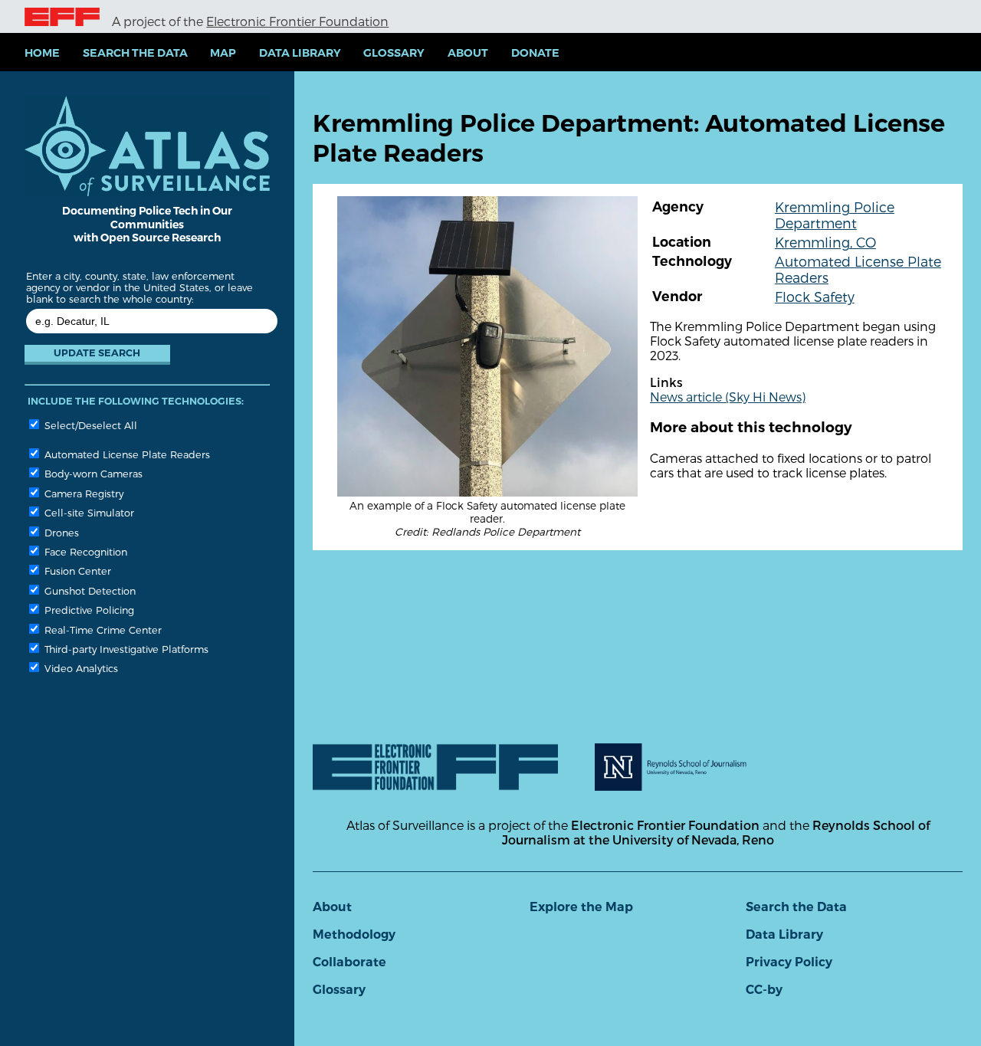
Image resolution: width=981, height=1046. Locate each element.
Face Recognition (84, 551)
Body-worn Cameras (92, 473)
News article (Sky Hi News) (727, 396)
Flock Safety (815, 296)
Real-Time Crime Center (101, 629)
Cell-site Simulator (87, 512)
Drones (60, 532)
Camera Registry (82, 493)
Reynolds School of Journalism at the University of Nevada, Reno (716, 832)
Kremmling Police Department (834, 214)
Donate (535, 53)
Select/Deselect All (89, 425)
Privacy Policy (789, 962)
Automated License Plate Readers (125, 454)
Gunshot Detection (88, 590)
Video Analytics (79, 668)
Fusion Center (76, 570)
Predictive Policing (87, 609)
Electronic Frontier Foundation (297, 21)
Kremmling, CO (825, 242)
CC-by (764, 989)
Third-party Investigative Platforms (124, 648)
